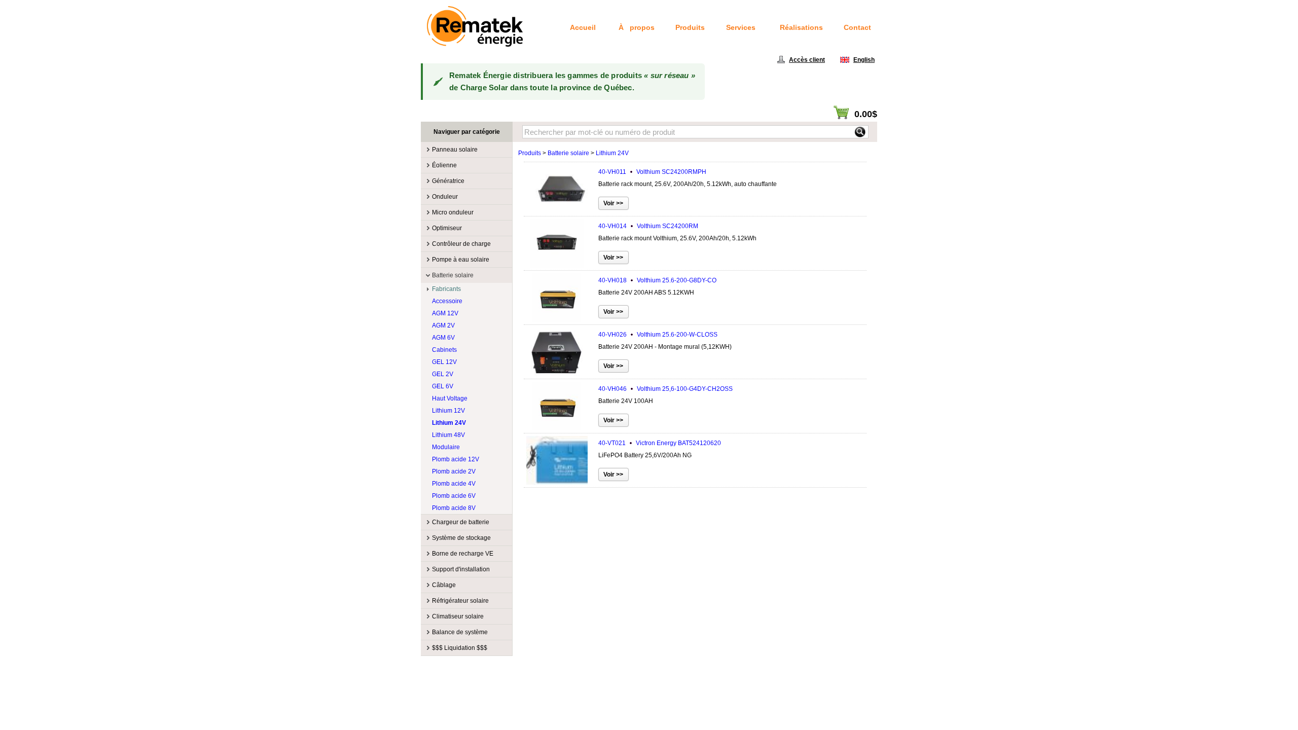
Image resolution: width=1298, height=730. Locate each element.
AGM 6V (443, 337)
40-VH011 (652, 171)
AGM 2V (443, 325)
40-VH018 (657, 280)
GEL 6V (442, 386)
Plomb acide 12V (455, 459)
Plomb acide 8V (454, 508)
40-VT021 (659, 443)
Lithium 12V (448, 410)
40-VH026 (657, 334)
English (864, 59)
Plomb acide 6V (454, 495)
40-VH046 (665, 388)
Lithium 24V (449, 422)
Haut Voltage (449, 398)
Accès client (807, 59)
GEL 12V (444, 362)
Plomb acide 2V (454, 471)
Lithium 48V (448, 435)
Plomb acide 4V (454, 483)
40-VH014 (648, 226)
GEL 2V (442, 374)
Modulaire (446, 447)
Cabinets (444, 349)
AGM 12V (445, 313)
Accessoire (447, 301)
